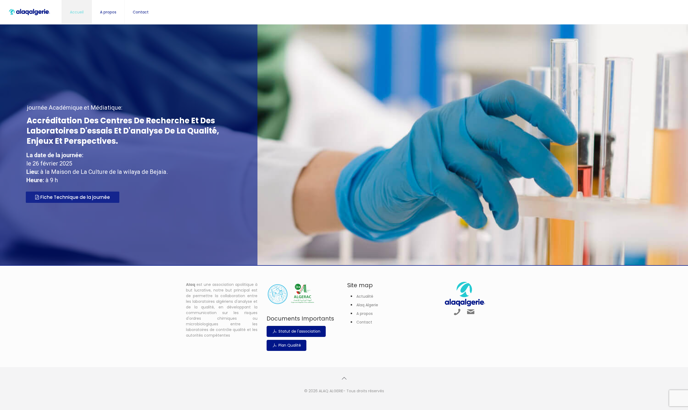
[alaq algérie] (29, 12)
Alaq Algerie (367, 305)
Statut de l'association (298, 331)
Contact (364, 322)
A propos (364, 313)
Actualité (364, 296)
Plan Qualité (289, 345)
